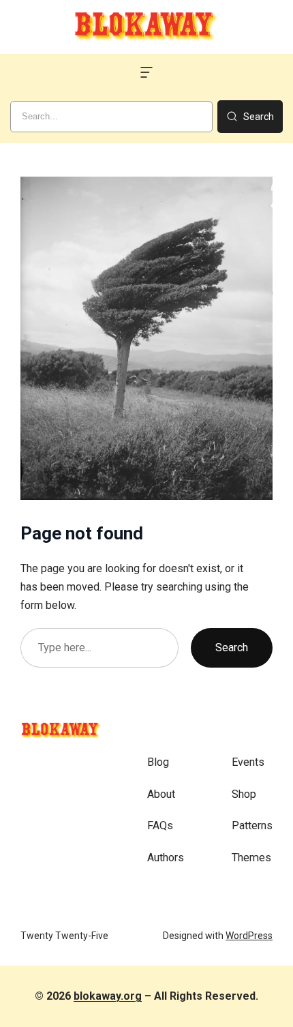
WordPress (249, 935)
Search (231, 647)
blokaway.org (108, 995)
